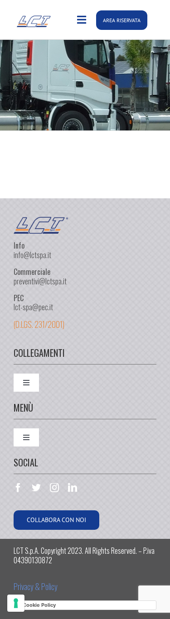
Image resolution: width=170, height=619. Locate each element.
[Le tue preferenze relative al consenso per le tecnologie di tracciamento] (15, 603)
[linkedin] (72, 487)
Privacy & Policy (36, 586)
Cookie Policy (39, 605)
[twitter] (36, 487)
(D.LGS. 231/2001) (39, 324)
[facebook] (18, 487)
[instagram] (54, 487)
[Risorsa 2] (41, 224)
